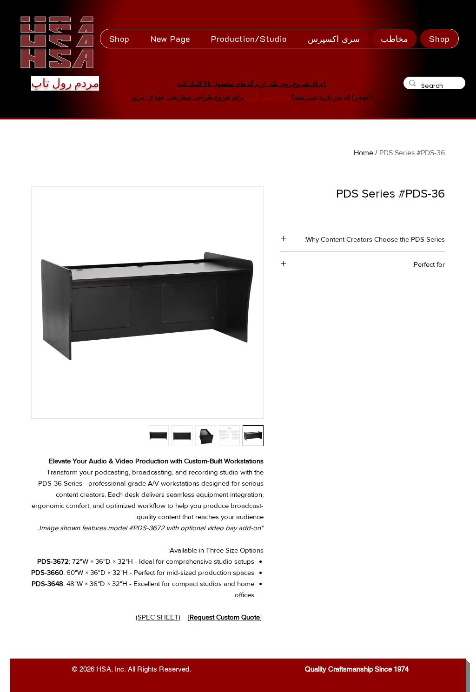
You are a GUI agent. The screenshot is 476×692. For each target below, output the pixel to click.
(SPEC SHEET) (158, 617)
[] (225, 617)
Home (363, 153)
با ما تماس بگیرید (267, 97)
